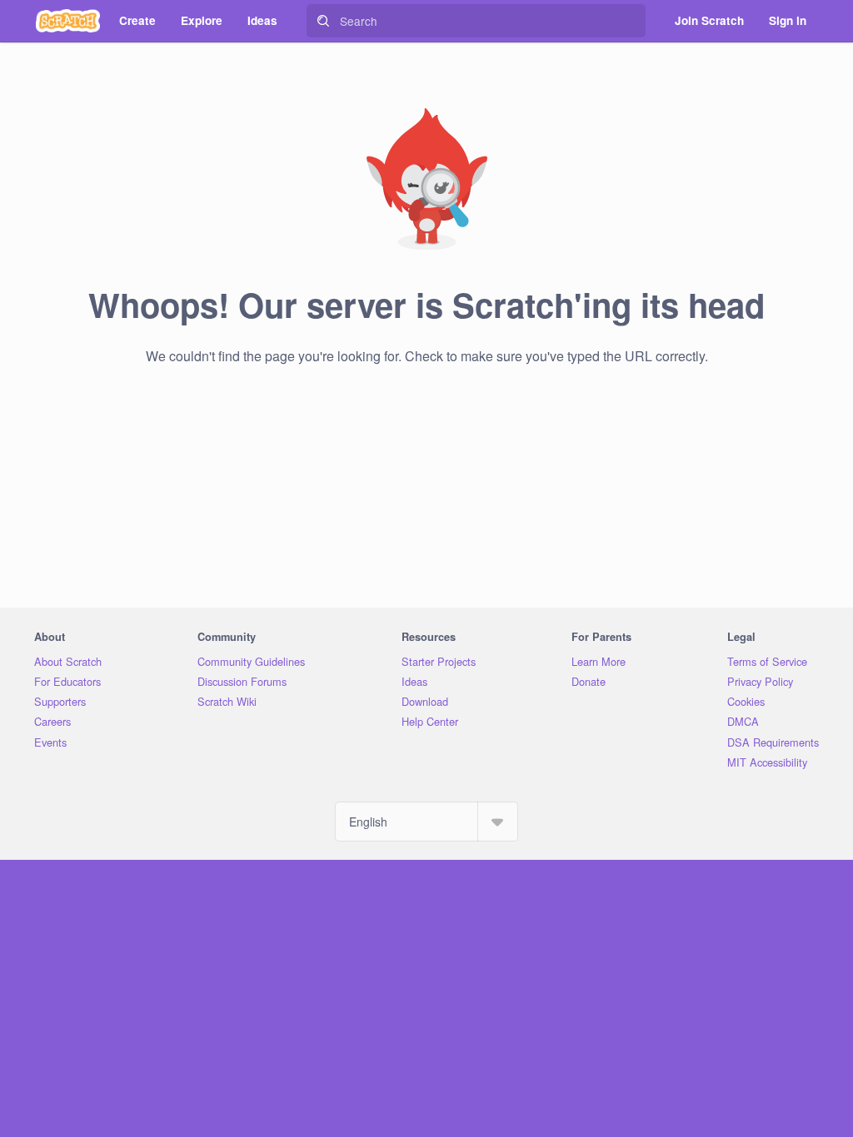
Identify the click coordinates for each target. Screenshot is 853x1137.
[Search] (323, 20)
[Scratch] (68, 21)
